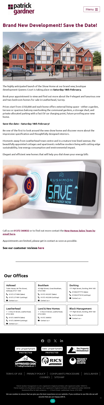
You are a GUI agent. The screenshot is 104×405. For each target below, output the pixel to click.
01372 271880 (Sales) (17, 294)
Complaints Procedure (64, 373)
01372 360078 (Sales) (17, 317)
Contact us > (13, 300)
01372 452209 (77, 315)
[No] (100, 397)
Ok (52, 401)
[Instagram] (49, 341)
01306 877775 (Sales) (80, 292)
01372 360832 (46, 317)
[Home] (21, 14)
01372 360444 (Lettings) (18, 320)
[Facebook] (42, 341)
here (41, 248)
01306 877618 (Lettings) (81, 295)
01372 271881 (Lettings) (18, 297)
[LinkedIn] (61, 341)
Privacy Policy (36, 373)
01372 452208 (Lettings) (50, 297)
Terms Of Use (14, 373)
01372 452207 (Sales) (49, 294)
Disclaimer (91, 373)
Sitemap (59, 377)
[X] (55, 341)
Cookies (45, 377)
